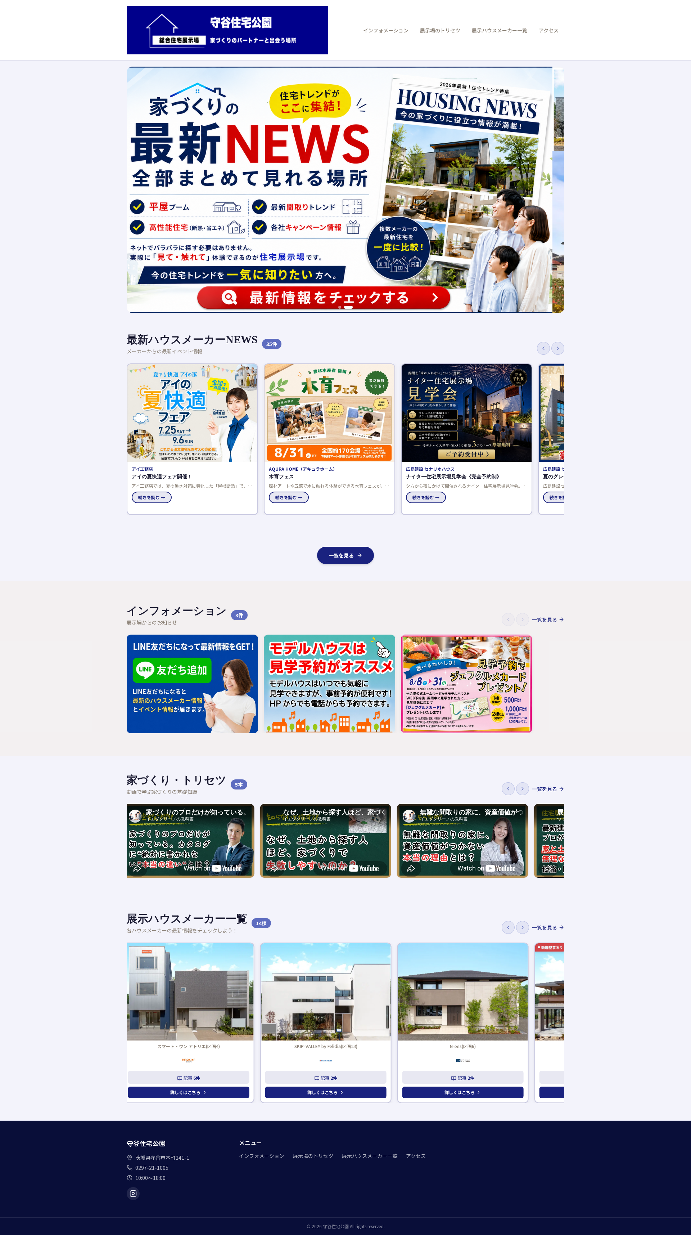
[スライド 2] (348, 307)
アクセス (549, 30)
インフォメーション (385, 30)
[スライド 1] (339, 307)
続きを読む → (151, 497)
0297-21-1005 (151, 1167)
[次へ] (557, 348)
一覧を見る (341, 555)
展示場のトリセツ (440, 30)
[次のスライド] (554, 189)
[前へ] (543, 348)
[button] (192, 439)
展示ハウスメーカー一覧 (499, 30)
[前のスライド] (136, 189)
